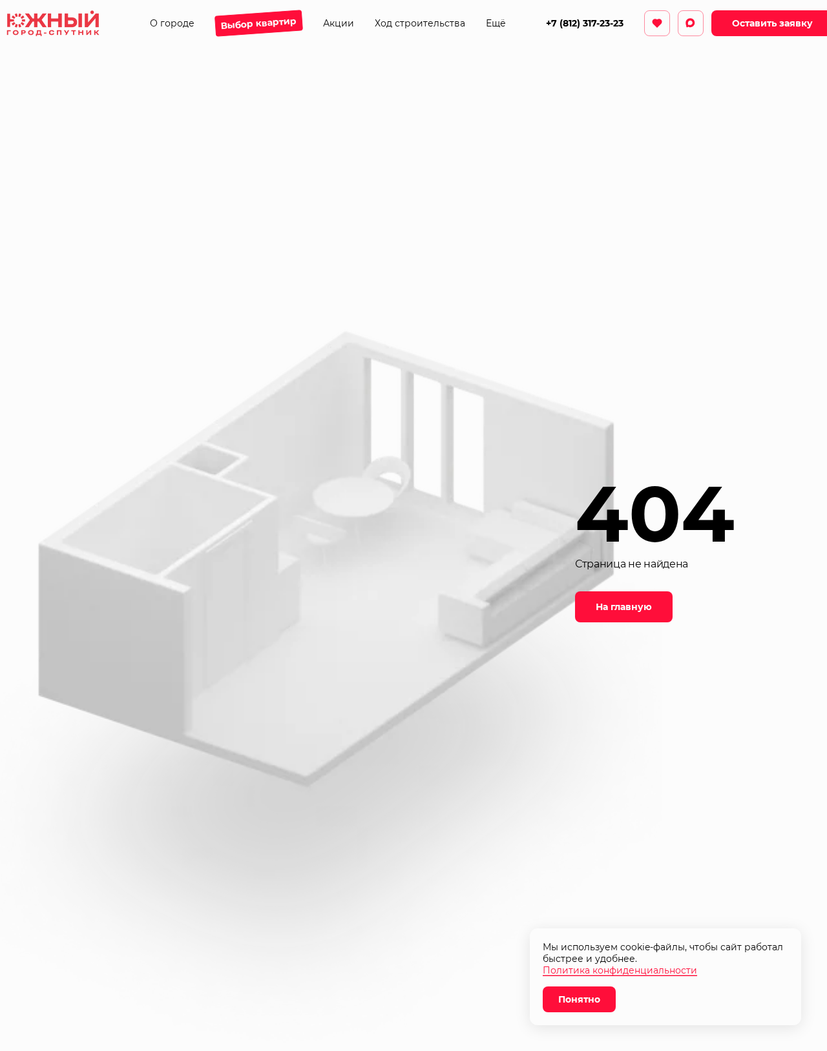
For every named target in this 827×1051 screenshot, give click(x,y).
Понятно (579, 999)
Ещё (496, 23)
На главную (624, 607)
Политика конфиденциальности (620, 970)
